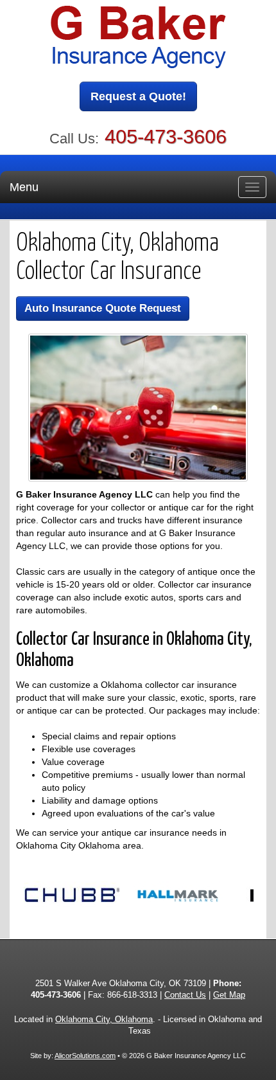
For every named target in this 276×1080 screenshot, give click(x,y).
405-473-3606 (166, 136)
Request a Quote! (138, 96)
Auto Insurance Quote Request (102, 308)
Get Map (229, 995)
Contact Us (185, 995)
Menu (24, 187)
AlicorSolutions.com (85, 1055)
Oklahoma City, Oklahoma (104, 1019)
